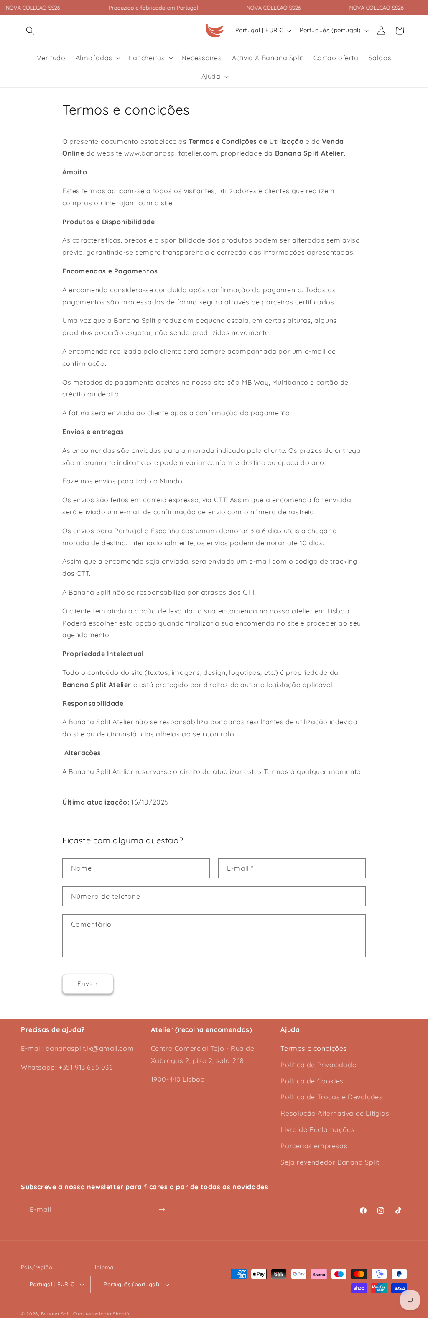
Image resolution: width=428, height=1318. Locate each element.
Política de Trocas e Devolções (331, 1097)
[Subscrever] (162, 1209)
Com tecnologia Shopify (102, 1314)
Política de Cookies (311, 1081)
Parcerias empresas (313, 1146)
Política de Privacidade (318, 1064)
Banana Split (56, 1314)
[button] (30, 30)
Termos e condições (313, 1048)
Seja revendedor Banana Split (329, 1162)
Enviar (87, 984)
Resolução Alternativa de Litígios (334, 1113)
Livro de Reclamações (317, 1129)
